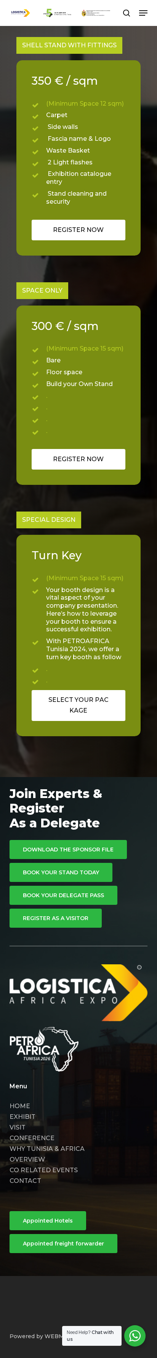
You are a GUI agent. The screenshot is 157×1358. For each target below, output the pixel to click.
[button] (143, 13)
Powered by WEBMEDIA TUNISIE (56, 1336)
